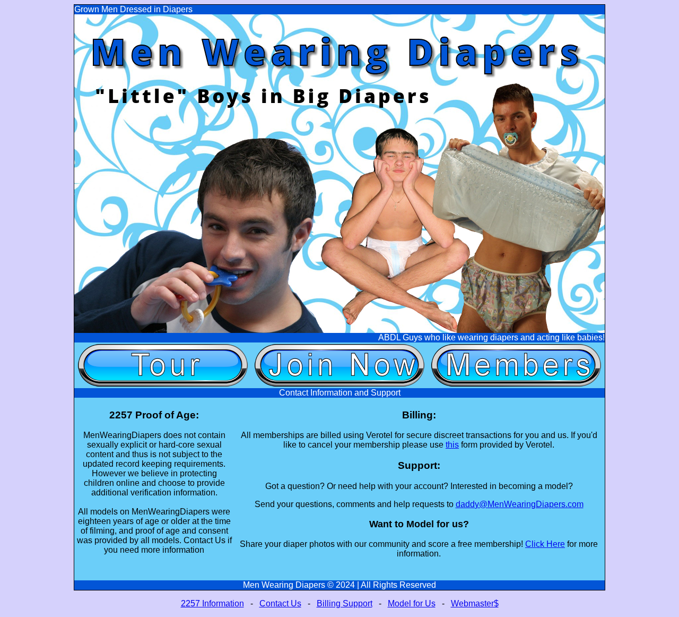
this (452, 444)
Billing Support (344, 603)
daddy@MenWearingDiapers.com (520, 504)
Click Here (545, 544)
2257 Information (212, 603)
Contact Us (280, 603)
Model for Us (412, 603)
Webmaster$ (475, 603)
